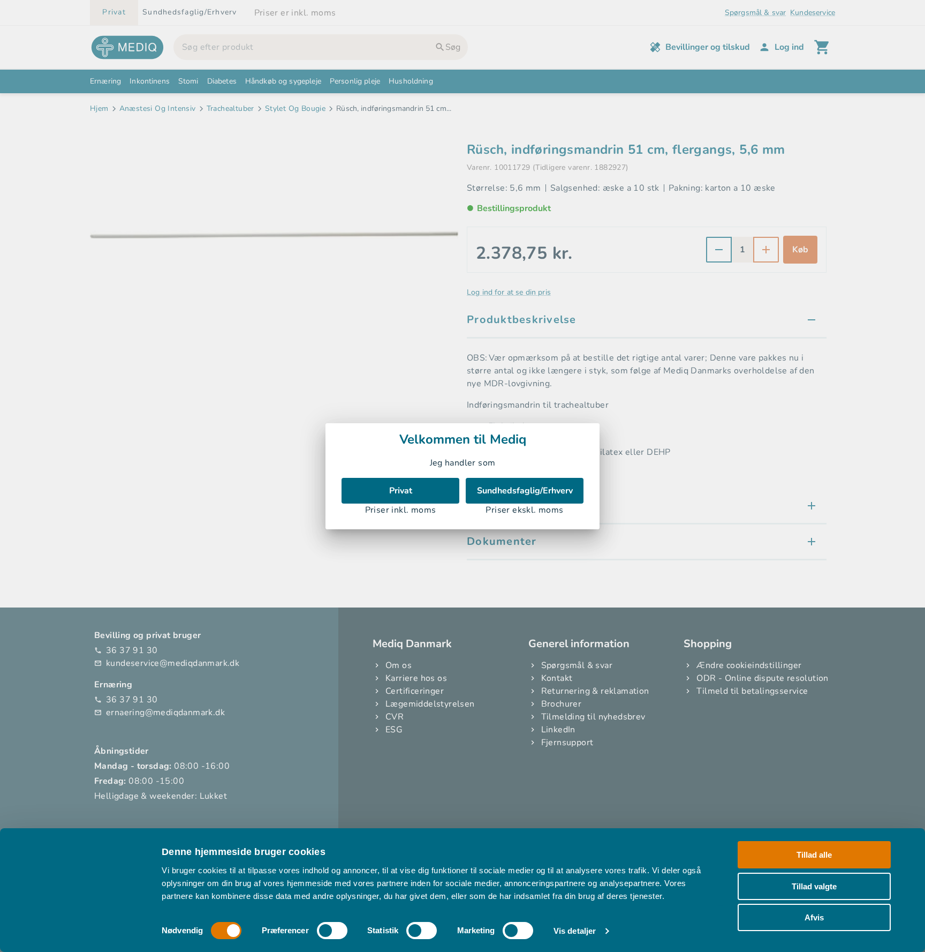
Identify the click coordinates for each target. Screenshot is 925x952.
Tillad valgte (814, 885)
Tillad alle (814, 854)
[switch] (332, 930)
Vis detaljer (575, 930)
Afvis (814, 917)
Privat (400, 491)
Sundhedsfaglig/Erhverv (525, 491)
